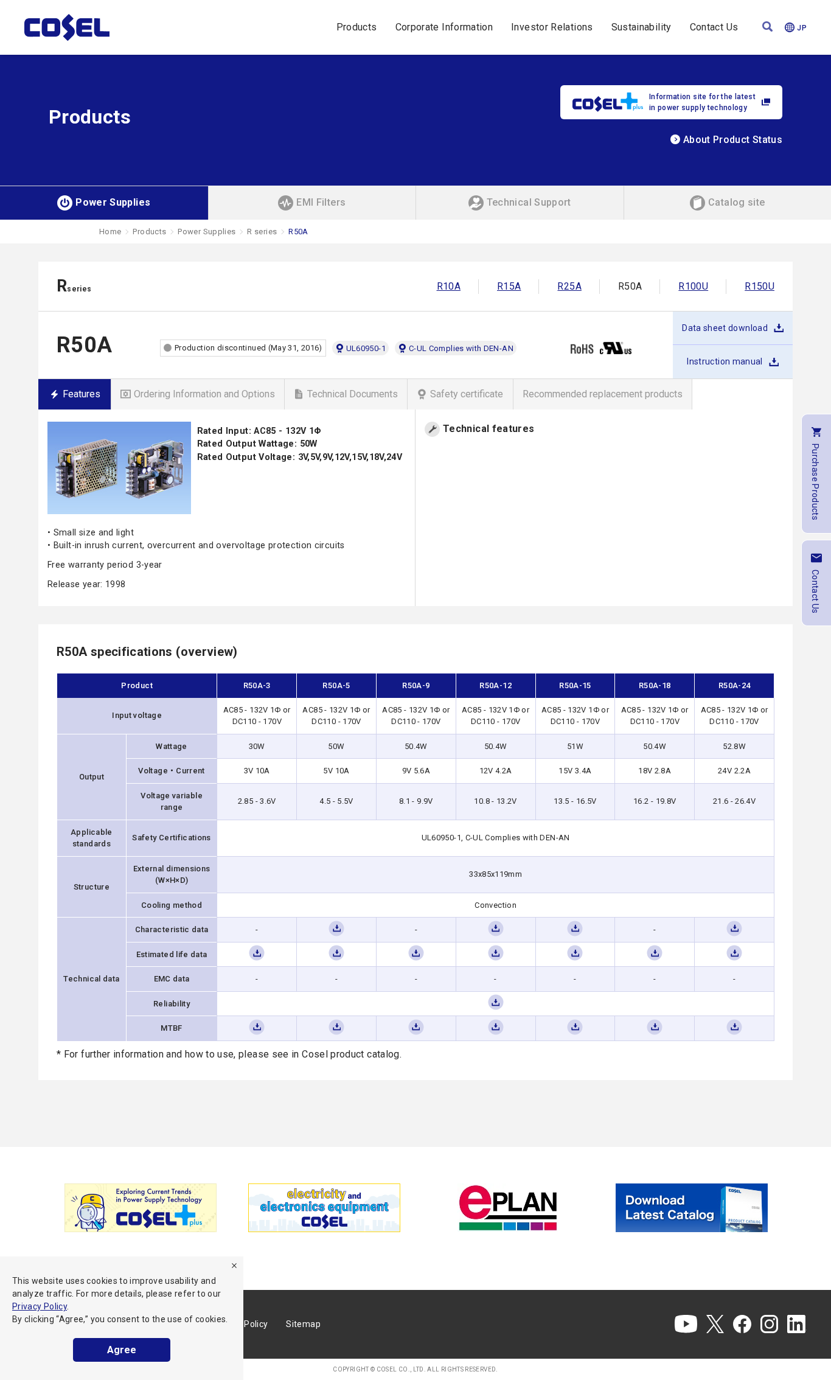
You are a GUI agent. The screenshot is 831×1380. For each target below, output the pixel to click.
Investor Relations (552, 27)
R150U (759, 286)
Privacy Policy (39, 1306)
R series (262, 231)
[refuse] (234, 1266)
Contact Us (714, 27)
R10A (449, 286)
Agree (121, 1350)
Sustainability (641, 27)
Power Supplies (206, 231)
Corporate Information (444, 27)
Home (110, 231)
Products (356, 27)
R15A (509, 286)
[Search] (767, 27)
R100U (693, 286)
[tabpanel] (140, 1207)
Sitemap (303, 1324)
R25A (569, 286)
